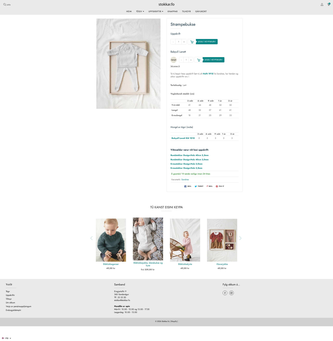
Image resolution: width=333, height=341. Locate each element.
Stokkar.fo (165, 321)
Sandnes (185, 179)
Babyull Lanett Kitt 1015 (183, 138)
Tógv (139, 11)
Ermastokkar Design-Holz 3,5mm (186, 168)
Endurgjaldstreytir (13, 310)
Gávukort (201, 11)
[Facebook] (225, 293)
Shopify (174, 321)
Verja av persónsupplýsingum (18, 306)
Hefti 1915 (208, 73)
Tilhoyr (186, 11)
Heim (129, 11)
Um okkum (10, 302)
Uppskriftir (155, 11)
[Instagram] (231, 293)
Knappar (173, 11)
